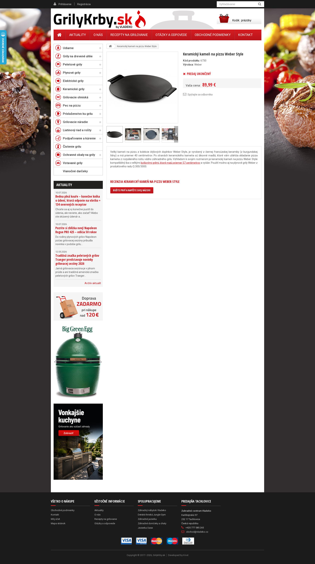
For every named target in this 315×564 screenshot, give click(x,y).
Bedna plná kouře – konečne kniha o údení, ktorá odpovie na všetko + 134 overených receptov (77, 200)
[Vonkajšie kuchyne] (78, 442)
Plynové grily (71, 72)
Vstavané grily (72, 163)
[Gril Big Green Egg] (78, 362)
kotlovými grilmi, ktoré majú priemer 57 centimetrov (170, 162)
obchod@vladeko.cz (197, 531)
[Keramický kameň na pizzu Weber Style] (142, 87)
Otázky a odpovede (171, 35)
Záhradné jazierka (147, 519)
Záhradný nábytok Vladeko (152, 510)
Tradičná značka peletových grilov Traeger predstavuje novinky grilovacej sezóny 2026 (77, 259)
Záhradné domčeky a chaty (152, 523)
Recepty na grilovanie (129, 35)
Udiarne (68, 48)
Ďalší (176, 134)
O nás (98, 35)
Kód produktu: (191, 60)
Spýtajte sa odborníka (200, 94)
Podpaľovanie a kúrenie (79, 138)
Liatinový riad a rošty (77, 130)
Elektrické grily (73, 81)
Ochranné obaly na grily (79, 155)
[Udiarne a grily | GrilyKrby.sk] (100, 19)
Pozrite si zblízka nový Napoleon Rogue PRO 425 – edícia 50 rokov (76, 230)
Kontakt (245, 35)
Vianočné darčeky (75, 171)
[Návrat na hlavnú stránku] (110, 46)
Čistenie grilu (72, 146)
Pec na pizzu (72, 105)
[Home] (59, 35)
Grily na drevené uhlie (78, 56)
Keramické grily (73, 89)
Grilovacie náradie (75, 122)
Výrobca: (188, 64)
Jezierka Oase (145, 527)
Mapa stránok (58, 523)
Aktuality (64, 184)
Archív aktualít (93, 283)
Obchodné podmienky (213, 35)
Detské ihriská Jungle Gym (152, 514)
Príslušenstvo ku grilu (78, 114)
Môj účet (55, 519)
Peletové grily (72, 64)
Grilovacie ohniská (75, 97)
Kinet (185, 555)
